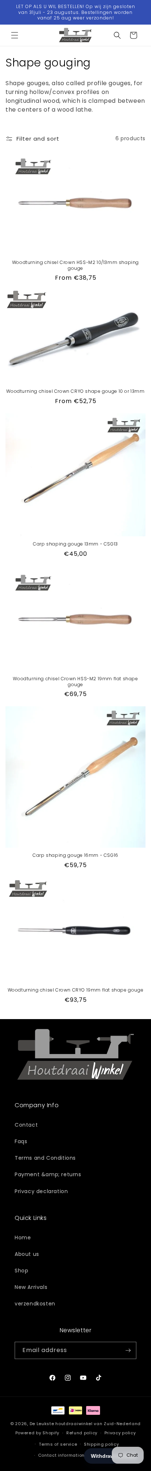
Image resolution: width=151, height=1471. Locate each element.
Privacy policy (120, 1433)
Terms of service (58, 1444)
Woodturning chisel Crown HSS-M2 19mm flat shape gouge (75, 681)
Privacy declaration (41, 1191)
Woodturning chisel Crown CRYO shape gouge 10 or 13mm (75, 391)
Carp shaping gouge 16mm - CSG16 (75, 855)
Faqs (21, 1141)
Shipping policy (101, 1444)
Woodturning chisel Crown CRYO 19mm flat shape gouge (76, 990)
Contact (26, 1124)
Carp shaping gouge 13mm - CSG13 (75, 544)
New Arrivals (31, 1287)
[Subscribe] (128, 1350)
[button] (15, 35)
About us (27, 1254)
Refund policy (81, 1433)
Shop (21, 1270)
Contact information (61, 1455)
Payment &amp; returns (48, 1174)
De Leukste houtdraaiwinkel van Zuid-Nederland (85, 1424)
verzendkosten (35, 1303)
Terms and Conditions (45, 1158)
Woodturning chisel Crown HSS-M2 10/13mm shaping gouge (75, 265)
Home (23, 1237)
